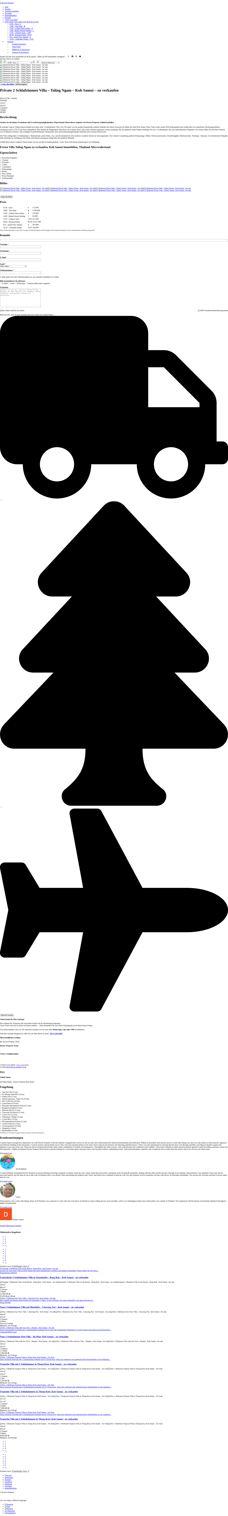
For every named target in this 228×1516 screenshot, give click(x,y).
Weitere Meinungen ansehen (10, 1226)
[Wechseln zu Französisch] (10, 1513)
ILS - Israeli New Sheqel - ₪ (20, 37)
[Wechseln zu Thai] (7, 1507)
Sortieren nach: (6, 1266)
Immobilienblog (11, 16)
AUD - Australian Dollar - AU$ (21, 39)
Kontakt (8, 18)
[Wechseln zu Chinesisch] (10, 1511)
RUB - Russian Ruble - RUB (21, 35)
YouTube (8, 1486)
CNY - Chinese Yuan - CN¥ (20, 33)
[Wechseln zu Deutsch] (9, 1509)
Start (6, 7)
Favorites (8, 13)
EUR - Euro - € (15, 24)
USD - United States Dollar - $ (21, 28)
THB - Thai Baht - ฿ (17, 26)
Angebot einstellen (12, 11)
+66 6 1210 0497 (11, 20)
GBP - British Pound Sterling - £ (22, 31)
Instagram (8, 1484)
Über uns (8, 1475)
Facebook (8, 1482)
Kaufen (7, 9)
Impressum (9, 1478)
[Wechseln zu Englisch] (9, 1504)
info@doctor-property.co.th (16, 1067)
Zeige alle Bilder (6, 197)
